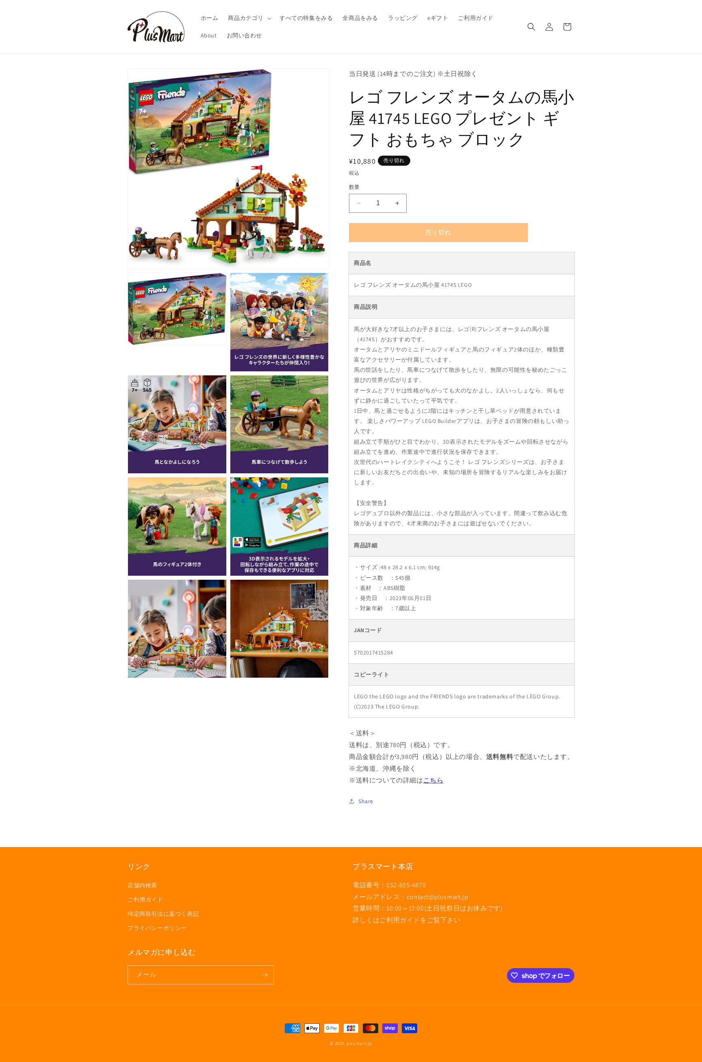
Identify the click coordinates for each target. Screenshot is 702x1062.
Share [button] (365, 801)
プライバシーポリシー (157, 928)
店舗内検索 (142, 885)
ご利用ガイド (145, 899)
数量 (354, 187)
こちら (433, 780)
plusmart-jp (359, 1043)
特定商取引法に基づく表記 (163, 913)
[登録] (264, 974)
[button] (249, 17)
